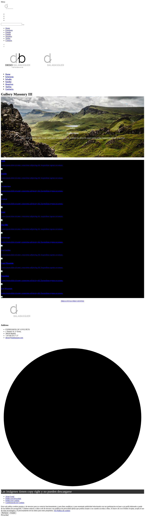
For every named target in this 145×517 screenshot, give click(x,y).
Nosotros (8, 36)
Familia (8, 34)
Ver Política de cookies (62, 511)
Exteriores (9, 30)
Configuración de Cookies (14, 503)
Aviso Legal (9, 496)
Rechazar (5, 513)
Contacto (8, 40)
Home (7, 28)
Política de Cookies (12, 501)
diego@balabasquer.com (14, 338)
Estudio (8, 32)
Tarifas (7, 38)
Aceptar (12, 513)
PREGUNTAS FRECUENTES (72, 301)
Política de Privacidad (13, 499)
